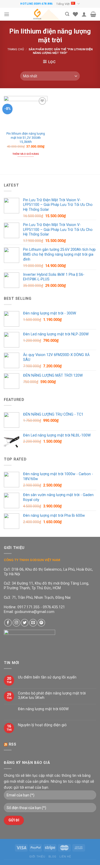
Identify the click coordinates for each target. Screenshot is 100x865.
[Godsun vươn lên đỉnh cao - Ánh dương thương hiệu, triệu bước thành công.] (37, 14)
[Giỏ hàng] (93, 14)
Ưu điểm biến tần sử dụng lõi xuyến (47, 677)
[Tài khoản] (84, 14)
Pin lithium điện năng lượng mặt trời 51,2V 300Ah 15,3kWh (25, 138)
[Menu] (6, 14)
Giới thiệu (37, 856)
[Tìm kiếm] (67, 14)
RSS (12, 744)
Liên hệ (65, 856)
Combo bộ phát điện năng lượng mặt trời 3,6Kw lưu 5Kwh (52, 695)
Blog (52, 856)
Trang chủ (15, 49)
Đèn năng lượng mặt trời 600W (43, 709)
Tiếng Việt (63, 4)
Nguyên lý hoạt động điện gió (42, 725)
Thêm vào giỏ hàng (25, 153)
